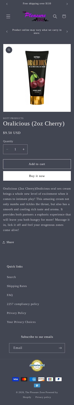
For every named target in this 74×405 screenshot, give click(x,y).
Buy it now (37, 176)
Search (11, 277)
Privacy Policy (16, 313)
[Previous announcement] (7, 4)
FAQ (10, 295)
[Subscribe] (60, 348)
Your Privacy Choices (21, 322)
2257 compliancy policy (23, 304)
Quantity (8, 141)
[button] (8, 16)
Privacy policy (43, 397)
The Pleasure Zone (35, 392)
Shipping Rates (17, 286)
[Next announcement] (67, 4)
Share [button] (10, 242)
